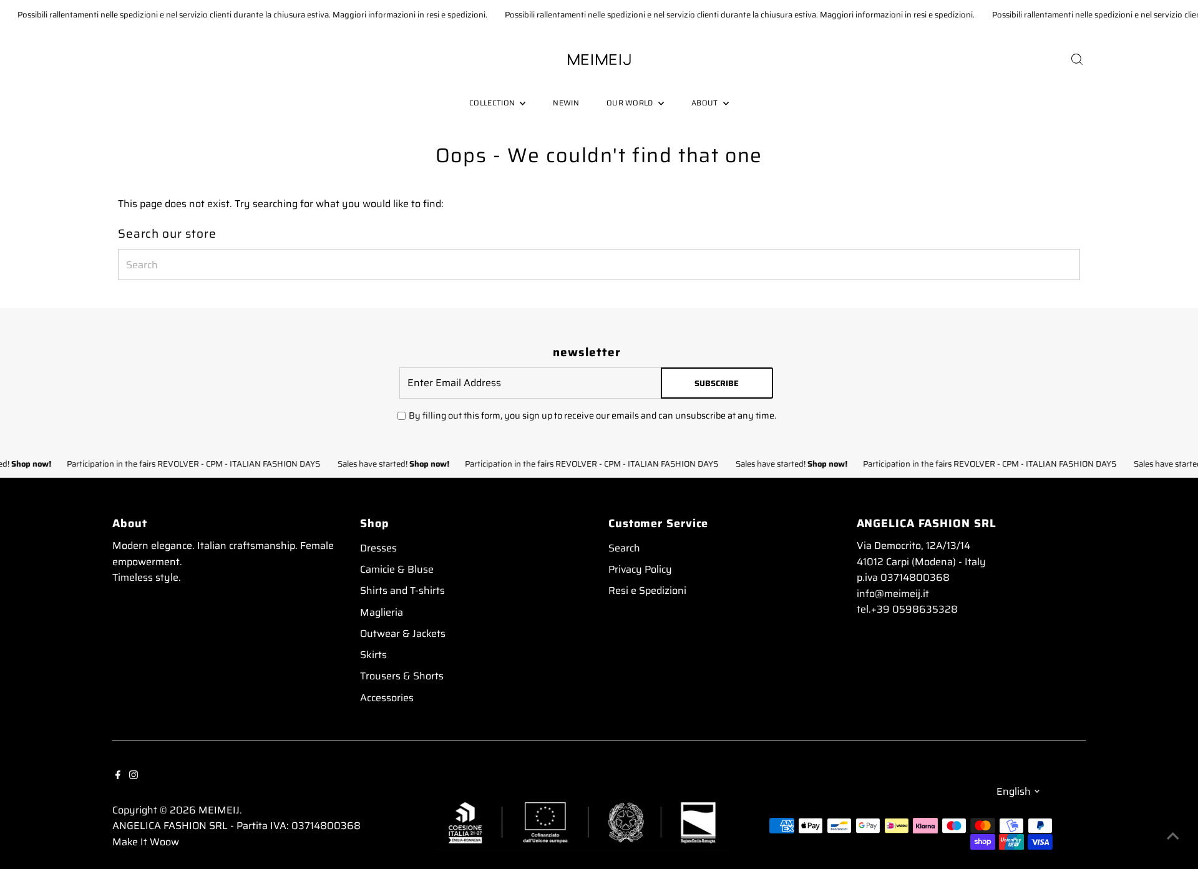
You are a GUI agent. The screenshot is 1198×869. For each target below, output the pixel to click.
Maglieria (381, 612)
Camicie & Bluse (397, 569)
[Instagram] (133, 774)
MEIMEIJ (219, 810)
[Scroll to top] (1173, 834)
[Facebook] (118, 774)
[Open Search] (1077, 59)
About (705, 103)
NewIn (566, 103)
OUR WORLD (630, 103)
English (1013, 791)
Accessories (387, 698)
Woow (164, 842)
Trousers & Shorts (402, 676)
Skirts (373, 655)
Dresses (378, 548)
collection (493, 103)
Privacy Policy (640, 569)
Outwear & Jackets (403, 633)
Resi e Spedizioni (647, 590)
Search (624, 548)
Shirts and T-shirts (402, 590)
